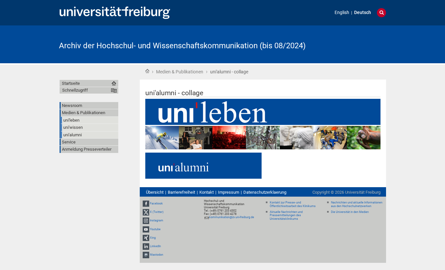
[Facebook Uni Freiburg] (146, 203)
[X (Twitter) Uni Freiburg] (146, 212)
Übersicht (155, 192)
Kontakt (206, 192)
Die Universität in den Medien (350, 212)
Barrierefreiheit (181, 192)
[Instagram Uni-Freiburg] (146, 220)
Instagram (156, 220)
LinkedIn (155, 246)
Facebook (156, 203)
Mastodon (156, 254)
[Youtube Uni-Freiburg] (146, 229)
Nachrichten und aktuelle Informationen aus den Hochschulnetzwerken (356, 204)
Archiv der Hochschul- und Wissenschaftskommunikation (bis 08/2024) (182, 45)
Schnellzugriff (75, 90)
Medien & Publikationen (179, 71)
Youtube (155, 229)
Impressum (228, 192)
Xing (153, 237)
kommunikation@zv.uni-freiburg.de (231, 217)
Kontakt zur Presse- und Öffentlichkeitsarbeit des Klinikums (293, 204)
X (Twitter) (157, 212)
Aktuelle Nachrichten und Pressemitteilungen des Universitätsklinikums (286, 215)
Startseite (147, 71)
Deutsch (362, 12)
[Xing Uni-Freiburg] (146, 237)
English (342, 12)
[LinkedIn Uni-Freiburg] (146, 246)
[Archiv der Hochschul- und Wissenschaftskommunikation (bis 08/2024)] (354, 44)
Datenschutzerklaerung (264, 192)
